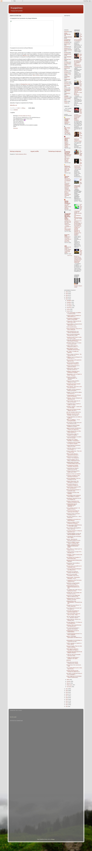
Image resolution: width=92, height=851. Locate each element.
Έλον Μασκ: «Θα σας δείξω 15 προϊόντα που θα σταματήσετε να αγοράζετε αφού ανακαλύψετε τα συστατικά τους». (78, 60)
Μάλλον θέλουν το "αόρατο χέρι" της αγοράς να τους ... (74, 549)
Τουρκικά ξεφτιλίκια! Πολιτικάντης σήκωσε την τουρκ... (73, 446)
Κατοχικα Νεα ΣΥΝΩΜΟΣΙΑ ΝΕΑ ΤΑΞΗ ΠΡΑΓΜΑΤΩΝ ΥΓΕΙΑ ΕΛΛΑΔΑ (68, 216)
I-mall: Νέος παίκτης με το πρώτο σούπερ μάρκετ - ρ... (73, 449)
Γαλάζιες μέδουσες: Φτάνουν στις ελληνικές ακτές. (73, 620)
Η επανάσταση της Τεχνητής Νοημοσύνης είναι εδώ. (72, 469)
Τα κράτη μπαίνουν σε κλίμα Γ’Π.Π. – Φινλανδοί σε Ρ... (74, 552)
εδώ (38, 75)
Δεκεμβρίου (69, 300)
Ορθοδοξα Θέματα (67, 177)
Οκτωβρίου (69, 304)
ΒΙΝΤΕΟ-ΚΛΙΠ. (67, 44)
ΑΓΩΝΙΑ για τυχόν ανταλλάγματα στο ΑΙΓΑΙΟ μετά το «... (74, 358)
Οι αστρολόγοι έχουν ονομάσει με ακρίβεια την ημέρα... (73, 404)
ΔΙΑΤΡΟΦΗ (66, 46)
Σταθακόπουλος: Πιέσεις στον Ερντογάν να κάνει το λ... (72, 369)
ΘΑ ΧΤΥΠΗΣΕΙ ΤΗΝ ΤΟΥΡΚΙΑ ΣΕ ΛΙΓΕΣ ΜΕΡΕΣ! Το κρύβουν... (73, 496)
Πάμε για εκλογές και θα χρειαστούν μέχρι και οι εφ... (73, 360)
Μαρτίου (69, 683)
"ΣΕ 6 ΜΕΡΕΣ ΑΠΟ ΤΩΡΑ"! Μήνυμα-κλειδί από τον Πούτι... (74, 590)
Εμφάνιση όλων (69, 255)
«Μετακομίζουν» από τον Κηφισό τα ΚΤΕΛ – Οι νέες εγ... (74, 375)
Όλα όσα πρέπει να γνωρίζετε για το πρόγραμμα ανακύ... (74, 566)
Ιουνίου (68, 311)
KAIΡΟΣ (66, 101)
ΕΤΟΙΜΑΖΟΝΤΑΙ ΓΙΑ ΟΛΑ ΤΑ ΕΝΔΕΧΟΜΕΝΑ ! (72, 631)
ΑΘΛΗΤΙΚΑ (66, 31)
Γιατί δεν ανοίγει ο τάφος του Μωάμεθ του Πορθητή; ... (72, 434)
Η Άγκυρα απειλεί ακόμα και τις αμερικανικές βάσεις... (72, 366)
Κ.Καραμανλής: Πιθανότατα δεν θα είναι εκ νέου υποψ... (73, 322)
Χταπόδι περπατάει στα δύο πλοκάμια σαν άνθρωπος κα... (73, 671)
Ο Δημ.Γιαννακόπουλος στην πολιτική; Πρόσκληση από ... (73, 332)
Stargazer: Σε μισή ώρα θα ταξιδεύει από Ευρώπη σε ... (74, 393)
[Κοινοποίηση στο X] (31, 108)
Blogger (53, 839)
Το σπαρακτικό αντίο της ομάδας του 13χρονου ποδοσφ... (73, 443)
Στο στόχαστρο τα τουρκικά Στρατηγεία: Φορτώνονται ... (72, 466)
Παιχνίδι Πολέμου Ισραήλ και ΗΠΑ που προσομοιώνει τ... (73, 487)
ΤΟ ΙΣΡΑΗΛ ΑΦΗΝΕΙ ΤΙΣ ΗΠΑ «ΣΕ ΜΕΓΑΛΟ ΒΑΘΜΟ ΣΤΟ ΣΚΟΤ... (73, 534)
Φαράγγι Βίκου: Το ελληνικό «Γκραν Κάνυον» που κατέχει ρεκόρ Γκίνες (68, 239)
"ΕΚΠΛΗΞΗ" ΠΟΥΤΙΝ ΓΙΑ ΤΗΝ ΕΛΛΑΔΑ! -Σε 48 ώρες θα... (72, 415)
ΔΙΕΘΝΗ (66, 48)
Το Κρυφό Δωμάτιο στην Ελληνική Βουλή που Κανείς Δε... (73, 396)
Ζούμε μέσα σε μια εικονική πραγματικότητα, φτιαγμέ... (72, 663)
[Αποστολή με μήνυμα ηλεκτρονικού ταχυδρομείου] (29, 108)
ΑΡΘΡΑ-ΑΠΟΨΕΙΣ (68, 37)
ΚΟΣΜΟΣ (16, 109)
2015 (67, 699)
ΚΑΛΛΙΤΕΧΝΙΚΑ (67, 63)
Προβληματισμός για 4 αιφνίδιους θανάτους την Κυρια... (73, 599)
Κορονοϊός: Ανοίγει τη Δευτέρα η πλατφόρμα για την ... (73, 514)
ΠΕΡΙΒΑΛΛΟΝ (67, 79)
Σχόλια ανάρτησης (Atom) (21, 154)
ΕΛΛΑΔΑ (66, 52)
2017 (67, 695)
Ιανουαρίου (69, 686)
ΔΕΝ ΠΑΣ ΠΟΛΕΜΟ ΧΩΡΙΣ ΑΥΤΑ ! (73, 412)
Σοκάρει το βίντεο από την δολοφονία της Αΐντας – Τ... (72, 346)
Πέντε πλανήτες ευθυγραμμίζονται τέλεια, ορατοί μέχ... (73, 528)
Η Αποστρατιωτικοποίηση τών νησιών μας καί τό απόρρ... (72, 511)
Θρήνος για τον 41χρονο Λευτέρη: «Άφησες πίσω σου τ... (73, 410)
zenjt (76, 284)
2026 (67, 291)
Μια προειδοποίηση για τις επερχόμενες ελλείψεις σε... (72, 485)
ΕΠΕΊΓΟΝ (68, 660)
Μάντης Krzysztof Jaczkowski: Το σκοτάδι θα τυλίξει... (73, 490)
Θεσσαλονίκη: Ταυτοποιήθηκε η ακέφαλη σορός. (73, 564)
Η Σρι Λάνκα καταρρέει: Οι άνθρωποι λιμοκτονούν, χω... (74, 531)
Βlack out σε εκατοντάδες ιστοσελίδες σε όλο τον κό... (72, 575)
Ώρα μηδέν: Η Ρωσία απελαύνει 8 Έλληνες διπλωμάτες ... (73, 390)
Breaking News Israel (25, 84)
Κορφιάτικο (16, 7)
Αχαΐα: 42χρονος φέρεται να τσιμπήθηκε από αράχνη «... (72, 649)
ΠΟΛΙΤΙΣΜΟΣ (67, 85)
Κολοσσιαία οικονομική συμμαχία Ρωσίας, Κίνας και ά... (73, 384)
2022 (67, 298)
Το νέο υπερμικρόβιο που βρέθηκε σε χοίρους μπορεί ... (73, 313)
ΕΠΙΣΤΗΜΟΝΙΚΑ (67, 56)
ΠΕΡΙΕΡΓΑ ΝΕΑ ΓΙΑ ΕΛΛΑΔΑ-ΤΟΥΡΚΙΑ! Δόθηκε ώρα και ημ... (73, 463)
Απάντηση (15, 128)
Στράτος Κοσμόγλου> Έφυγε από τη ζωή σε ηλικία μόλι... (74, 329)
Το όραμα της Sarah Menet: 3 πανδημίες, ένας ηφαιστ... (72, 658)
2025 (67, 293)
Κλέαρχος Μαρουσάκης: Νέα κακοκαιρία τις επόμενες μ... (72, 482)
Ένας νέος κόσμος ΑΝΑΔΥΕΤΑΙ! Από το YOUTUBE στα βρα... (74, 526)
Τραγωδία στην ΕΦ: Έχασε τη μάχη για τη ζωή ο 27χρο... (73, 338)
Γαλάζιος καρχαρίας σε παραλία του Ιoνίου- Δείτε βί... (74, 644)
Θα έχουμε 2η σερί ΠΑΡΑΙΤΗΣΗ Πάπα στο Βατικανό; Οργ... (73, 596)
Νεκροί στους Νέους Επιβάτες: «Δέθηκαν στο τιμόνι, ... (72, 381)
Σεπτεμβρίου (69, 305)
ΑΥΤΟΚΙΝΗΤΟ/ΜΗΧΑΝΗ (67, 40)
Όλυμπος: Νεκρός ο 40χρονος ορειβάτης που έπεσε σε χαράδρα (67, 144)
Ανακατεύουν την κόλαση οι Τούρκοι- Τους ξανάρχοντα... (73, 457)
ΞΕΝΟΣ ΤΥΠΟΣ (67, 74)
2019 (67, 692)
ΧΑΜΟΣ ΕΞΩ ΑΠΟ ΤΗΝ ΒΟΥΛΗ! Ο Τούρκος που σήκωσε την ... (73, 429)
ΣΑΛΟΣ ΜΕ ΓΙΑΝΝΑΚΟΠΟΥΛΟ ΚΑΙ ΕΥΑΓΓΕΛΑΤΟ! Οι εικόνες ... (73, 341)
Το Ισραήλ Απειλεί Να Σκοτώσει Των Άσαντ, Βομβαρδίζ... (74, 634)
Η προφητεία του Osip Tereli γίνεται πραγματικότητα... (73, 581)
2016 (67, 697)
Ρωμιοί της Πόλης (67, 235)
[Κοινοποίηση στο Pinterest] (34, 108)
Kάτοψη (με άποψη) (67, 119)
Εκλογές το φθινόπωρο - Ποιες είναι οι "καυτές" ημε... (73, 452)
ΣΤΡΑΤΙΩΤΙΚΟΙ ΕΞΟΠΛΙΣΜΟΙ (67, 90)
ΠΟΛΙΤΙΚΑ (66, 83)
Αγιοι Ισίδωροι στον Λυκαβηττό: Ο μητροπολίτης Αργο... (73, 558)
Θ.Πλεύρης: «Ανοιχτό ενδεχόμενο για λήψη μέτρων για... (74, 399)
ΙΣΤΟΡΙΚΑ (66, 62)
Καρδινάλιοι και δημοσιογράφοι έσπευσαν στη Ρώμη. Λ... (72, 584)
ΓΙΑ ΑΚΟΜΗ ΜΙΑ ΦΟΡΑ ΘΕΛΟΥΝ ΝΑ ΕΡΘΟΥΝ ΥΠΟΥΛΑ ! (74, 652)
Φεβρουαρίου (70, 684)
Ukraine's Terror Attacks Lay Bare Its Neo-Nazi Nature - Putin (68, 169)
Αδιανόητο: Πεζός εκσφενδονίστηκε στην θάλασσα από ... (73, 626)
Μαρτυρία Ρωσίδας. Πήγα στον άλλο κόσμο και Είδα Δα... (74, 647)
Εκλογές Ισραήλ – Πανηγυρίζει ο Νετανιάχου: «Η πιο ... (73, 578)
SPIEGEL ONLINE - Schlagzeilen (67, 202)
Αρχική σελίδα (35, 151)
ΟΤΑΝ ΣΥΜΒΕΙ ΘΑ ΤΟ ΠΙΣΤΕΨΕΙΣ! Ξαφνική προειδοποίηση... (74, 677)
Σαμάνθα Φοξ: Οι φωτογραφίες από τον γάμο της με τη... (73, 593)
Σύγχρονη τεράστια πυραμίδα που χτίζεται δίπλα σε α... (73, 316)
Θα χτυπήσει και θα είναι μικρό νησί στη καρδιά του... (73, 608)
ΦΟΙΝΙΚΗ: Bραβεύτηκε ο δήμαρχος (67, 122)
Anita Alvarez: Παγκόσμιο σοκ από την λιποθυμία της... (73, 499)
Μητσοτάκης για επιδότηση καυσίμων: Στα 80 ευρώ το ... (73, 572)
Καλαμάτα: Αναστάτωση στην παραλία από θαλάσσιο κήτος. (73, 502)
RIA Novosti (67, 166)
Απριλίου (69, 681)
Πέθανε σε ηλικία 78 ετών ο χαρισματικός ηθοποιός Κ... (72, 454)
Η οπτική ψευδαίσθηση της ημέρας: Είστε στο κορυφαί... (73, 437)
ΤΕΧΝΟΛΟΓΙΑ (67, 93)
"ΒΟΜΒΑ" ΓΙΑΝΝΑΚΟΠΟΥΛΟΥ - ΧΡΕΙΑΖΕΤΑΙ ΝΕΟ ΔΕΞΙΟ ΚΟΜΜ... (73, 546)
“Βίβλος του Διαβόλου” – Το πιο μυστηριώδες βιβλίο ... (73, 420)
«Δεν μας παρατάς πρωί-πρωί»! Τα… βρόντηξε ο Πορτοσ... (73, 617)
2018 (67, 694)
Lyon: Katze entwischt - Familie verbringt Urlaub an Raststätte (68, 206)
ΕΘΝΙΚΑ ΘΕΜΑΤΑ (68, 49)
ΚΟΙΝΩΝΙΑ (66, 66)
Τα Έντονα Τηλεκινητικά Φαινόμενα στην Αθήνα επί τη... (73, 569)
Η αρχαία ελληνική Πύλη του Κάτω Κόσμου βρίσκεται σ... (73, 432)
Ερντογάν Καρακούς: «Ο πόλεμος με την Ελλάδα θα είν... (74, 623)
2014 (67, 701)
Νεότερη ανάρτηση (15, 151)
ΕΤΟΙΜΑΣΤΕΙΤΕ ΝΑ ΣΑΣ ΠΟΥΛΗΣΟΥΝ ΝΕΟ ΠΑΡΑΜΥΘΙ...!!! (71, 505)
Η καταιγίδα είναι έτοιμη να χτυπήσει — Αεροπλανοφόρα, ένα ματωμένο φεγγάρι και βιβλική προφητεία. (78, 114)
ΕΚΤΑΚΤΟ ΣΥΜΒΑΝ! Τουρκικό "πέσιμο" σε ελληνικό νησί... (72, 543)
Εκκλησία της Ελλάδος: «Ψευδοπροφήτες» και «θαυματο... (71, 378)
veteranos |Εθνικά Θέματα (67, 139)
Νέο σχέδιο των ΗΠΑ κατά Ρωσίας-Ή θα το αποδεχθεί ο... (74, 674)
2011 (67, 706)
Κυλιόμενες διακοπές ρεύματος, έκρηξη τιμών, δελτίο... (73, 471)
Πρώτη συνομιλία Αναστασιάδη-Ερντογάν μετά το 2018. (73, 335)
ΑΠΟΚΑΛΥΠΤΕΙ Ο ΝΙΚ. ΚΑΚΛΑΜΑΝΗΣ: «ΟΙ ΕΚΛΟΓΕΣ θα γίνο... (74, 602)
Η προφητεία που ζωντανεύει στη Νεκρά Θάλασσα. (73, 520)
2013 (67, 702)
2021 (67, 688)
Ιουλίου (68, 309)
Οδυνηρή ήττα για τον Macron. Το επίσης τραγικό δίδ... (73, 606)
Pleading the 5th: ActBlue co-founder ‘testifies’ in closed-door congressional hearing (68, 250)
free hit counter (13, 717)
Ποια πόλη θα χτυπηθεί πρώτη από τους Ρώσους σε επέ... (73, 423)
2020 (67, 690)
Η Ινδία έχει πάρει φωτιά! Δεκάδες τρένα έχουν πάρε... (73, 655)
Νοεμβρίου (69, 302)
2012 (67, 704)
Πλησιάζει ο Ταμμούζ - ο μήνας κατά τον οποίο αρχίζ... (74, 407)
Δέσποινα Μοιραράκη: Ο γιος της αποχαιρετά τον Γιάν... (73, 479)
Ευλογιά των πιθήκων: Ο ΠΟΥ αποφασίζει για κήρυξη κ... (72, 523)
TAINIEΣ (66, 103)
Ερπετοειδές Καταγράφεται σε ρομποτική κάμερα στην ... (72, 611)
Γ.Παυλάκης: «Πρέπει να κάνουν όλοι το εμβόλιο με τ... (74, 555)
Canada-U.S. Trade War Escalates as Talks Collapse (67, 132)
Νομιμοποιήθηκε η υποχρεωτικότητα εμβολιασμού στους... (74, 324)
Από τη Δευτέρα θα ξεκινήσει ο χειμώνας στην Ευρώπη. (72, 628)
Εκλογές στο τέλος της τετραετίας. (73, 473)
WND (66, 246)
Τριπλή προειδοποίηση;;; (71, 326)
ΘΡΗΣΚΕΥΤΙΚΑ (67, 59)
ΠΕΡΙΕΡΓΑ (66, 82)
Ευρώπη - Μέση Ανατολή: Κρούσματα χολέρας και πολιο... (73, 540)
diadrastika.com (13, 105)
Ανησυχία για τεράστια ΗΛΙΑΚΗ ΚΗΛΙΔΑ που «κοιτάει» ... (73, 426)
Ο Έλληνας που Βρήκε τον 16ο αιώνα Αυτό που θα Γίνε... (73, 476)
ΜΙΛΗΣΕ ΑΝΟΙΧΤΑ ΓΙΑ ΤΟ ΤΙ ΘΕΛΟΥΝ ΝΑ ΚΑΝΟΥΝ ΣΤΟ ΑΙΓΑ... (72, 587)
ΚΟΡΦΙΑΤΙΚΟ (67, 68)
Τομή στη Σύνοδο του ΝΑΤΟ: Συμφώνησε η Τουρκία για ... (73, 363)
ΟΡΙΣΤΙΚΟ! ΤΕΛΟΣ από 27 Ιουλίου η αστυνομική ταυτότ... (73, 343)
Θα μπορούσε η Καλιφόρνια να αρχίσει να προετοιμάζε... (72, 319)
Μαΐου (68, 679)
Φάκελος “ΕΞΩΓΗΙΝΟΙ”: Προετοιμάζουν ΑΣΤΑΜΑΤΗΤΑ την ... (74, 637)
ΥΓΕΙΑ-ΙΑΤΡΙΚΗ (67, 98)
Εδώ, (34, 75)
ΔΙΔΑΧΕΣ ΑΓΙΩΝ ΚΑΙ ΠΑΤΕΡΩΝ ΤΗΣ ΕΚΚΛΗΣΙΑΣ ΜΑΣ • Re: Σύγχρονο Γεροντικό (68, 158)
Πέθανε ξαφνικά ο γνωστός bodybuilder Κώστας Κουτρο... (73, 349)
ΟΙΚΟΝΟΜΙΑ (67, 76)
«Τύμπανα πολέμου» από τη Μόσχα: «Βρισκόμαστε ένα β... (73, 460)
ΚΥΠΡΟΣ (66, 72)
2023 (67, 297)
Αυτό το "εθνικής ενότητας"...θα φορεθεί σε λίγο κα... (73, 508)
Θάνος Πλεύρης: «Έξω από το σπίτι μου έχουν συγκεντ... (74, 387)
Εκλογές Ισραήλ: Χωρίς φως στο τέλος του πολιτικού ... (73, 401)
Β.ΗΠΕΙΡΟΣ (66, 42)
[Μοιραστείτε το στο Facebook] (32, 108)
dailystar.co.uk (26, 55)
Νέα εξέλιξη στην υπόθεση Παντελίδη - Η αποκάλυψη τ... (73, 440)
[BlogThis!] (30, 108)
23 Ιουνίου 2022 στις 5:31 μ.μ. (24, 115)
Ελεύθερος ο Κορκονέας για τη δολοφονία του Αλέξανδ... (72, 372)
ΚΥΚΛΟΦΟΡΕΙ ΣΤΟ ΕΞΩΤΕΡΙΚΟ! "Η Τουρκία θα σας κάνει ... (74, 641)
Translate (69, 111)
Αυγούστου (69, 307)
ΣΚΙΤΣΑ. (66, 88)
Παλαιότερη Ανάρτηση (54, 151)
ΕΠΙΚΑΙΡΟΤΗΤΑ (67, 54)
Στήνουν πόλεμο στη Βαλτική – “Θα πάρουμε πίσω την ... (73, 355)
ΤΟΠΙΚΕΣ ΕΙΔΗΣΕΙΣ (66, 97)
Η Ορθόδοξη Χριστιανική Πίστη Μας (67, 152)
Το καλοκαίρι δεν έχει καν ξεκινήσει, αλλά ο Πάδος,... (73, 537)
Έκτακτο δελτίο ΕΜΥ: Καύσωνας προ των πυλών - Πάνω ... (73, 614)
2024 (67, 295)
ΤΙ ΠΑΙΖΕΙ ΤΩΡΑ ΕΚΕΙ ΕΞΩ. (81, 153)
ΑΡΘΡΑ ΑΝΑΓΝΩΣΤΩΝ (67, 34)
